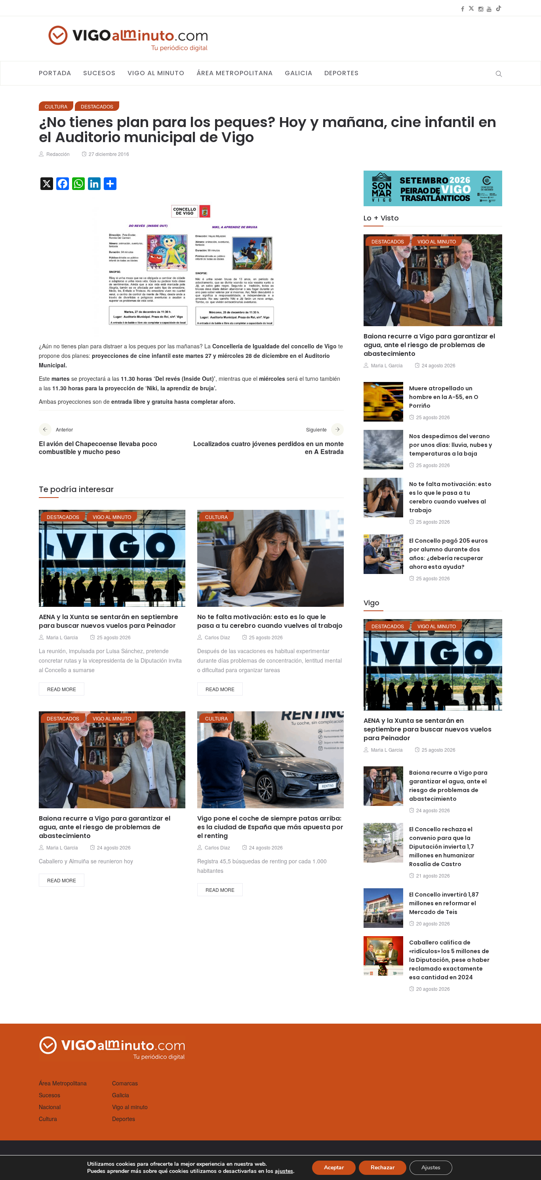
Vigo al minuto (156, 73)
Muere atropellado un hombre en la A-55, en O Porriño (443, 397)
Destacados (97, 106)
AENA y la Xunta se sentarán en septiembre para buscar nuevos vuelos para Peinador (108, 621)
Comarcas (125, 1083)
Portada (55, 73)
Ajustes (430, 1167)
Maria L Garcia (62, 637)
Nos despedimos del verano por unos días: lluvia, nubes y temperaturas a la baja (450, 445)
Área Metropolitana (234, 73)
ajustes (284, 1171)
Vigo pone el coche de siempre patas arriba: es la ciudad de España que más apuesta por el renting (270, 827)
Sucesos (99, 73)
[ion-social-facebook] (462, 9)
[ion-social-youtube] (489, 9)
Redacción (58, 153)
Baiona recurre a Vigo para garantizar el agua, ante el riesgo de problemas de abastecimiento (104, 827)
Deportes (341, 73)
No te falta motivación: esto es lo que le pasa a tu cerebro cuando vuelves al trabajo (270, 621)
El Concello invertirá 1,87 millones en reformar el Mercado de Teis (444, 903)
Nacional (50, 1107)
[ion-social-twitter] (471, 8)
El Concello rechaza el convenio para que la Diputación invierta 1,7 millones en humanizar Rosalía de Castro (441, 846)
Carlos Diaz (217, 637)
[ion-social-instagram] (480, 9)
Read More (61, 689)
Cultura (56, 106)
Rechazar (382, 1167)
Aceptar (334, 1167)
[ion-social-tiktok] (498, 9)
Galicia (298, 73)
